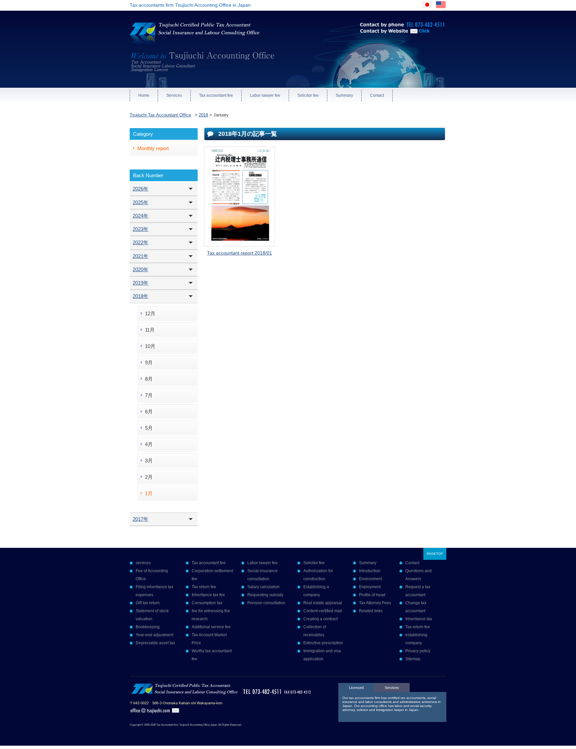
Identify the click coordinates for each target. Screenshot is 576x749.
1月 (149, 493)
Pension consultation (266, 603)
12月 (150, 313)
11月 (150, 330)
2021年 (140, 256)
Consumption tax (207, 603)
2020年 (140, 269)
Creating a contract (320, 619)
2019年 (140, 283)
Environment (370, 579)
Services (174, 95)
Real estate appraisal (322, 603)
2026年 (140, 189)
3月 (149, 460)
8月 (149, 379)
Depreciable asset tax (155, 643)
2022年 (140, 242)
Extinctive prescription (323, 643)
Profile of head (372, 595)
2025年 (140, 202)
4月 (149, 444)
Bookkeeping (148, 627)
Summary (344, 95)
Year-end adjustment (154, 635)
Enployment (370, 587)
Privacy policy (417, 651)
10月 (150, 346)
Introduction (369, 571)
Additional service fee (211, 627)
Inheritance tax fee (208, 595)
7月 (149, 395)
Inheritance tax (418, 619)
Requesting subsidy (265, 595)
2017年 (140, 519)
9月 (149, 362)
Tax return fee (204, 587)
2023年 (140, 229)
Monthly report (153, 148)
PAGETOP (435, 553)
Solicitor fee (308, 95)
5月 (149, 428)
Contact (377, 95)
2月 (149, 477)
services (143, 562)
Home (143, 95)
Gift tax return (148, 603)
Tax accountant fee (216, 95)
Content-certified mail (322, 611)
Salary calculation (263, 587)
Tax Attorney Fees (375, 603)
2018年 (140, 296)
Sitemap (412, 659)
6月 (149, 411)
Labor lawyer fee (265, 95)
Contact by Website (381, 40)
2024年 (140, 216)
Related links (371, 611)
